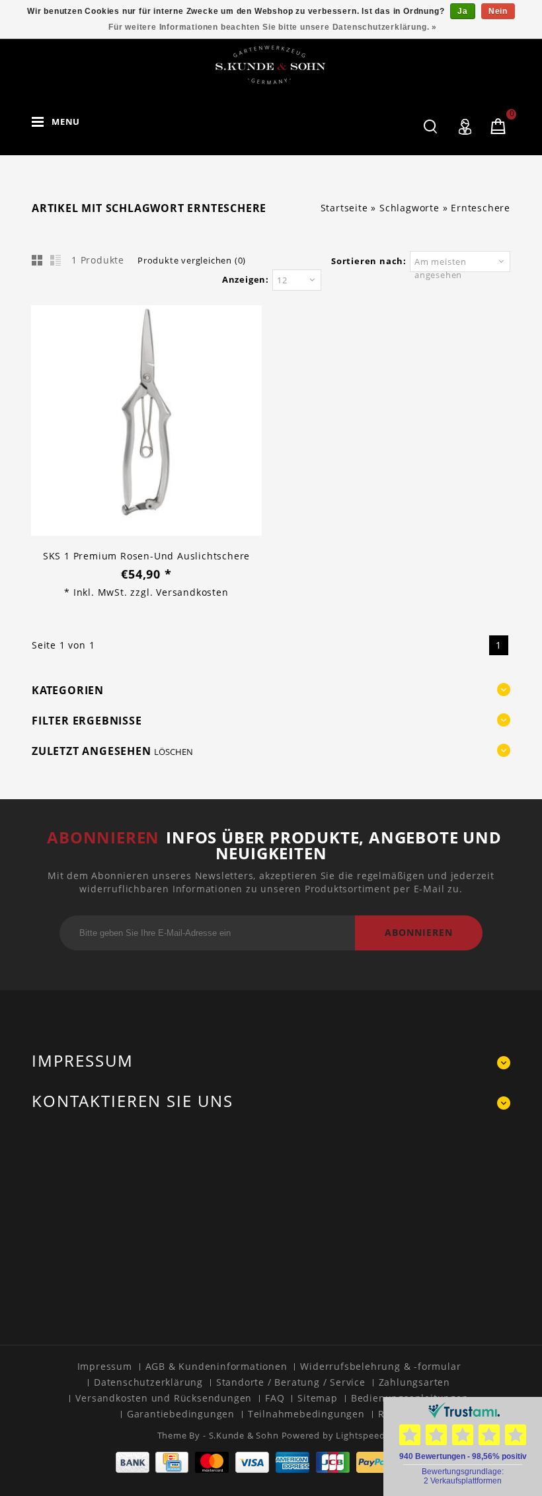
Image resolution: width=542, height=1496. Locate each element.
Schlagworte (409, 207)
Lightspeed (360, 1435)
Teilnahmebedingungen (306, 1413)
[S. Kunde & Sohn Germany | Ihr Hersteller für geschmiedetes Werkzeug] (271, 65)
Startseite (344, 207)
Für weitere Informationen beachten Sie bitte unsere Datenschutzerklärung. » (272, 27)
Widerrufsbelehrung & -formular (380, 1366)
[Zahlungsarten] (271, 1469)
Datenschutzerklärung (148, 1382)
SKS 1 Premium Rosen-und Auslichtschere (146, 556)
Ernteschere (480, 207)
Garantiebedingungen (181, 1413)
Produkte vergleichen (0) (191, 260)
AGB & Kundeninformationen (216, 1366)
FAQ (274, 1398)
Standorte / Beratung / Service (291, 1382)
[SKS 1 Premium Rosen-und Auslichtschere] (146, 422)
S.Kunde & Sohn (245, 1435)
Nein (498, 11)
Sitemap (317, 1398)
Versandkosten (192, 592)
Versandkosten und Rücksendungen (163, 1398)
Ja (462, 11)
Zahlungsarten (414, 1382)
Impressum (104, 1366)
